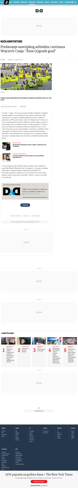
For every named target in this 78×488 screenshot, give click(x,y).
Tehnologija (31, 431)
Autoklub (3, 459)
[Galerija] (26, 76)
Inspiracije (32, 2)
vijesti (3, 428)
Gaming (30, 441)
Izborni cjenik (18, 457)
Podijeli (22, 106)
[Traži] (75, 2)
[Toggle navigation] (1, 2)
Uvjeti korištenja (18, 453)
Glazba (58, 436)
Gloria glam (4, 466)
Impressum (17, 452)
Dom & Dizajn (4, 460)
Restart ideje (45, 432)
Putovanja (31, 438)
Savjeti (47, 2)
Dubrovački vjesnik (5, 467)
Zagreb (3, 436)
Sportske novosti (5, 455)
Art (57, 431)
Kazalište (59, 438)
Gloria (3, 464)
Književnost (59, 434)
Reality (72, 438)
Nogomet (17, 432)
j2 (29, 428)
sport (17, 428)
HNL (16, 431)
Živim (3, 469)
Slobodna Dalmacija (5, 453)
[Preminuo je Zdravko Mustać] (24, 341)
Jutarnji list (4, 452)
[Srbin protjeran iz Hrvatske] (39, 341)
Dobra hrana (4, 462)
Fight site (17, 438)
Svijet (3, 432)
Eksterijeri (54, 2)
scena (73, 428)
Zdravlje (31, 434)
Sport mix (17, 439)
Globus (3, 457)
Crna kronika (4, 434)
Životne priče (32, 439)
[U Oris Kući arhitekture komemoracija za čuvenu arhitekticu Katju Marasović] (6, 157)
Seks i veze (31, 436)
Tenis (16, 436)
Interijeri (16, 2)
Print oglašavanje (18, 460)
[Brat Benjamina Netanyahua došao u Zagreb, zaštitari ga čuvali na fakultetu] (6, 146)
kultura (59, 428)
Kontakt (17, 462)
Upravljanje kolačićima (19, 464)
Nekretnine (24, 2)
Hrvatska (3, 431)
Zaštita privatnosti (18, 455)
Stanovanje (40, 2)
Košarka (17, 434)
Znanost (31, 432)
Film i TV (59, 432)
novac (45, 428)
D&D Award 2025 (69, 2)
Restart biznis (46, 431)
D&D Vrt (61, 2)
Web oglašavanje (18, 459)
